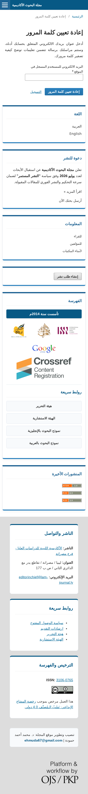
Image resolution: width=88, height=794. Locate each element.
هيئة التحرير (44, 406)
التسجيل (36, 92)
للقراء (78, 236)
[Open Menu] (5, 5)
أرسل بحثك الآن (70, 200)
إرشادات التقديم (52, 628)
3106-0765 (64, 680)
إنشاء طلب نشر (67, 276)
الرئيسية (77, 16)
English (75, 133)
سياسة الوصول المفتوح (46, 623)
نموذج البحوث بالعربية (44, 443)
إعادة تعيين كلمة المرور (64, 91)
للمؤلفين (76, 243)
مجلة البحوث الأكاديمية (27, 5)
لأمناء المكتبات (72, 251)
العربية (77, 126)
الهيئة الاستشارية (44, 418)
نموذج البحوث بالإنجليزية (44, 431)
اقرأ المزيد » (73, 191)
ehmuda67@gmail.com (43, 740)
